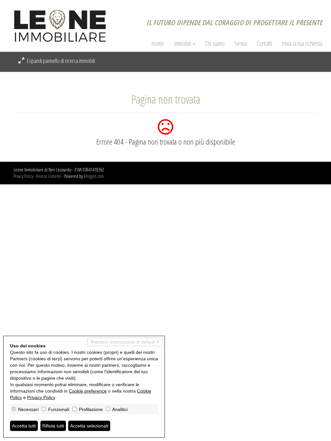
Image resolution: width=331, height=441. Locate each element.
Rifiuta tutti (53, 425)
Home (157, 43)
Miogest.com (94, 176)
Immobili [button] (183, 43)
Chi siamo (215, 43)
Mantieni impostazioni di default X (125, 341)
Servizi (240, 43)
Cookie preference (88, 391)
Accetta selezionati (89, 425)
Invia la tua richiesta (302, 43)
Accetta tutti (24, 425)
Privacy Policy (23, 176)
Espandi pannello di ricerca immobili (60, 61)
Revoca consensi (48, 176)
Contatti (264, 43)
